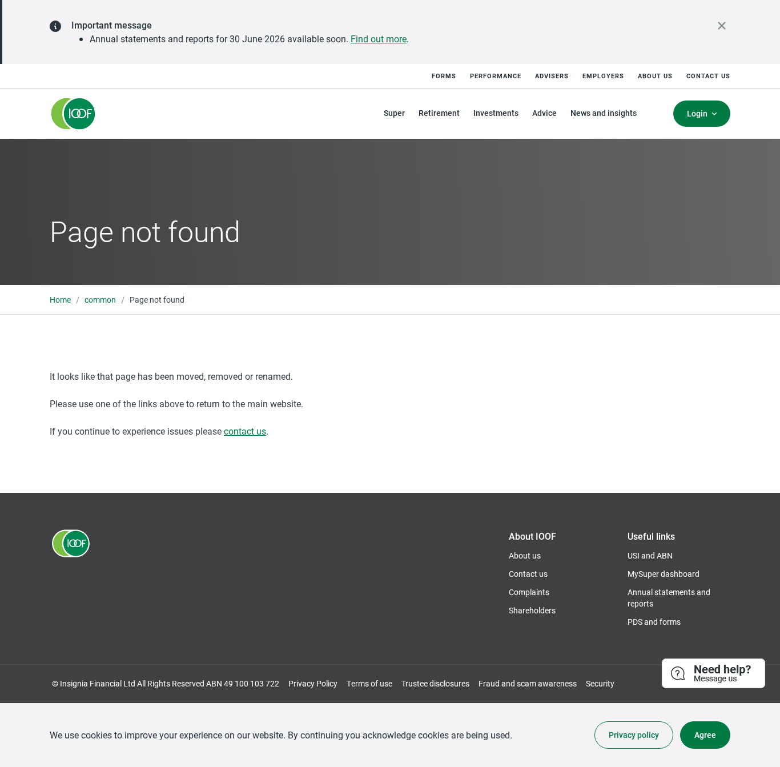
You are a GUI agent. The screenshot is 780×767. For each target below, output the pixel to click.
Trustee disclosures (435, 683)
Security (600, 683)
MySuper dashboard (663, 573)
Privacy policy (634, 734)
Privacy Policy (312, 683)
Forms (444, 75)
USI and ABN (650, 555)
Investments (495, 112)
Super (394, 112)
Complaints (529, 592)
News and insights (603, 112)
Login (697, 113)
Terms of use (369, 683)
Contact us (708, 75)
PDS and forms (654, 621)
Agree (705, 734)
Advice (544, 112)
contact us (245, 431)
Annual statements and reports (669, 598)
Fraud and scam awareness (528, 683)
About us (655, 75)
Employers (603, 75)
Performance (495, 75)
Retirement (439, 112)
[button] (714, 673)
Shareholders (532, 610)
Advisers (552, 75)
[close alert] (721, 25)
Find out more (379, 39)
